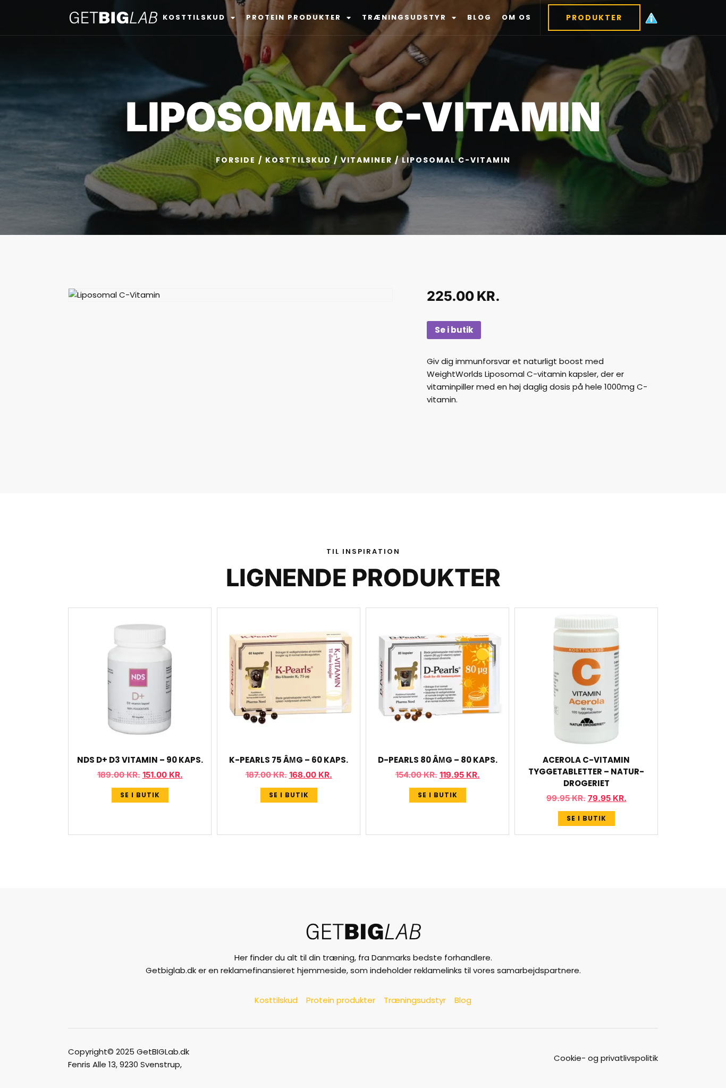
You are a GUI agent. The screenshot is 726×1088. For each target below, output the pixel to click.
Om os (516, 17)
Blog (479, 17)
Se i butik (454, 329)
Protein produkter (293, 17)
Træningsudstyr (404, 17)
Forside (236, 160)
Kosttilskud (194, 17)
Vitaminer (366, 160)
